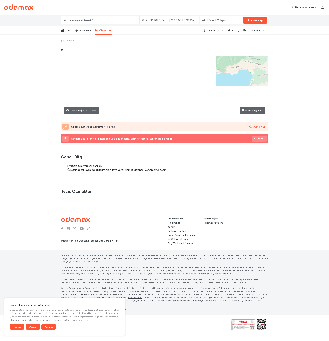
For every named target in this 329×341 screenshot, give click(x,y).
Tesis (68, 30)
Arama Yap (255, 20)
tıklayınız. (243, 282)
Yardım (171, 227)
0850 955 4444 (109, 241)
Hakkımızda (174, 222)
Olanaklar (105, 30)
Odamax (69, 40)
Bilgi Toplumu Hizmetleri (181, 243)
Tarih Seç (259, 138)
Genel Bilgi (85, 30)
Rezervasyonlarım (305, 7)
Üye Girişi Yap (257, 126)
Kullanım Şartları (177, 231)
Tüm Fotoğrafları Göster (83, 110)
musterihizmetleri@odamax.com (199, 294)
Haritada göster (254, 110)
